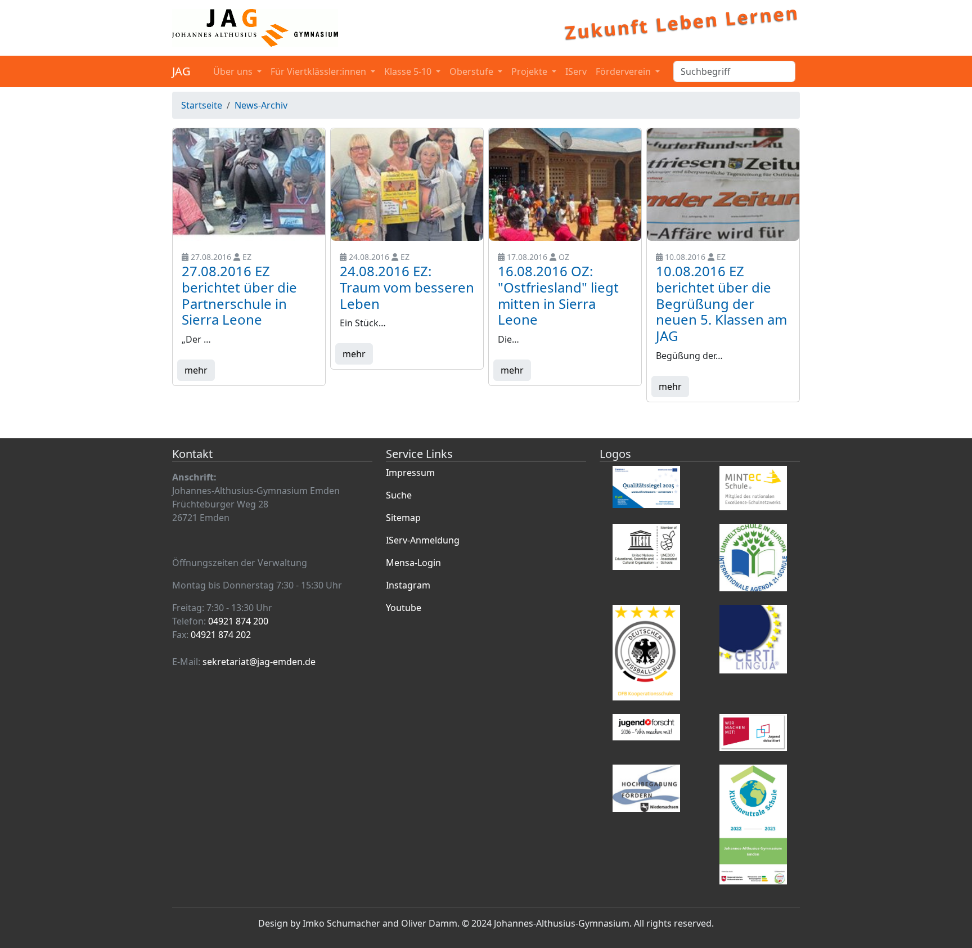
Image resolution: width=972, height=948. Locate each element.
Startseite (201, 105)
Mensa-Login (413, 562)
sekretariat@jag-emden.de (259, 661)
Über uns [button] (234, 71)
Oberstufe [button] (472, 71)
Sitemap (403, 517)
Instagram (408, 585)
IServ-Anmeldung (423, 540)
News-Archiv (261, 105)
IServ (576, 71)
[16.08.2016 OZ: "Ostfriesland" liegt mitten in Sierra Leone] (565, 184)
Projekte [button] (530, 71)
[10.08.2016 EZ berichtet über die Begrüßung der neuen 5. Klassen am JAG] (723, 184)
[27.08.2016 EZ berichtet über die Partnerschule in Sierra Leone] (249, 184)
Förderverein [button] (624, 71)
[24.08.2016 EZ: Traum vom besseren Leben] (407, 184)
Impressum (410, 472)
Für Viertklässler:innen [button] (319, 71)
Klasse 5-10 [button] (409, 71)
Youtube (403, 607)
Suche (399, 495)
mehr (196, 370)
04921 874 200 (238, 621)
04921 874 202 (221, 634)
